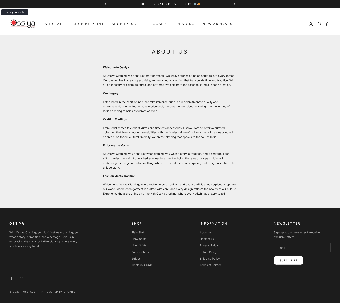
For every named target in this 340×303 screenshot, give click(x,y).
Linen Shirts (138, 245)
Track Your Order (142, 265)
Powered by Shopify (60, 291)
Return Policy (208, 252)
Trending (184, 24)
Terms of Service (211, 265)
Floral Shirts (138, 239)
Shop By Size (126, 24)
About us (205, 232)
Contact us (207, 239)
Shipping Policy (210, 258)
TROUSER (157, 24)
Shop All (55, 24)
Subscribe (289, 260)
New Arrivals (218, 24)
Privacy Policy (209, 245)
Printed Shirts (140, 252)
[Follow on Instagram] (22, 279)
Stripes (135, 258)
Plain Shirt (137, 232)
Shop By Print (88, 24)
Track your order (14, 12)
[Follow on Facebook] (11, 279)
